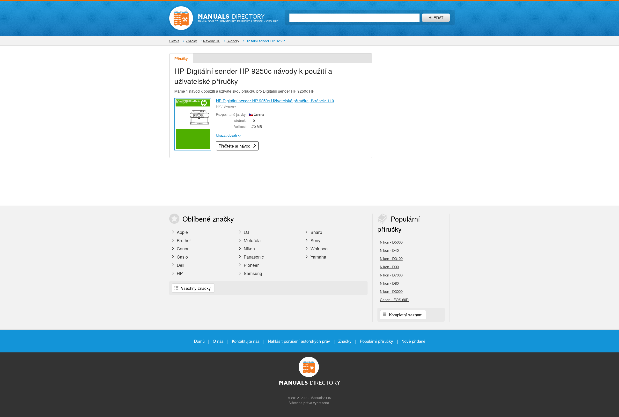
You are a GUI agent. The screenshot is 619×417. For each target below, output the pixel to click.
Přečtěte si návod (235, 146)
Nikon (249, 248)
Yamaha (317, 256)
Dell (180, 265)
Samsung (252, 273)
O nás (218, 341)
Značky (345, 341)
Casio (182, 256)
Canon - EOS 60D (394, 299)
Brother (183, 240)
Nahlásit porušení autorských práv (299, 341)
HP (218, 106)
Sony (314, 240)
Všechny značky (195, 288)
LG (246, 232)
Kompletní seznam (405, 315)
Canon (183, 248)
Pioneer (251, 265)
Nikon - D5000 (391, 242)
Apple (182, 232)
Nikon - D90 (389, 266)
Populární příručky (376, 341)
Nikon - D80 (389, 283)
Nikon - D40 (389, 250)
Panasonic (253, 256)
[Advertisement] (413, 125)
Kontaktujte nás (246, 341)
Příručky (181, 58)
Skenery (229, 106)
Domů (199, 341)
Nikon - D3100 (391, 258)
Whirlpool (319, 248)
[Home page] (181, 18)
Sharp (315, 232)
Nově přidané (413, 341)
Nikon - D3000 (391, 291)
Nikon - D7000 (391, 274)
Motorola (252, 240)
